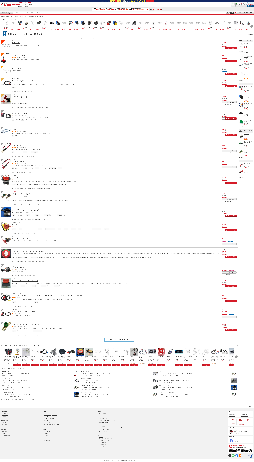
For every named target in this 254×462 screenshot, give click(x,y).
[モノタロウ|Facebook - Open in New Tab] (236, 456)
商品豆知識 (4, 431)
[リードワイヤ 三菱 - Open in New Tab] (35, 352)
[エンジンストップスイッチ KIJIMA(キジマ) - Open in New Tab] (233, 352)
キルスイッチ (16, 129)
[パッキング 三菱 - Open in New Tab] (197, 352)
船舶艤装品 (34, 107)
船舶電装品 (39, 107)
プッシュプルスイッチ (19, 267)
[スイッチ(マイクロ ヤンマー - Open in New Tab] (147, 23)
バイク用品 (14, 91)
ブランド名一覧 (5, 415)
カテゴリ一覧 (5, 413)
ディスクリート (43, 240)
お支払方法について (244, 414)
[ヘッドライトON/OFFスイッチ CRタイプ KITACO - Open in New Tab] (143, 352)
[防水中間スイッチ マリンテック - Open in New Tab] (179, 352)
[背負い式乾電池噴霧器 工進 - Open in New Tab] (166, 23)
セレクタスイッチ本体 (55, 233)
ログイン (15, 4)
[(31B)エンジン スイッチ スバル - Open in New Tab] (179, 23)
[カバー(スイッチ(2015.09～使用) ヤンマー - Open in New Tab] (204, 23)
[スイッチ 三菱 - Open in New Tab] (45, 23)
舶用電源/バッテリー (45, 261)
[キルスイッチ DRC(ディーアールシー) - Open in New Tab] (71, 352)
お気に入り (251, 12)
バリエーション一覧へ (229, 102)
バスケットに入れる (232, 48)
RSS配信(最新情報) (6, 435)
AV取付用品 (26, 156)
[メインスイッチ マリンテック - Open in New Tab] (80, 352)
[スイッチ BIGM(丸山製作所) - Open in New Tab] (210, 23)
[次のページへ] (251, 26)
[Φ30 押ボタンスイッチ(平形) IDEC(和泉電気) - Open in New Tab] (115, 23)
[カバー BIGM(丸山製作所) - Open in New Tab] (153, 23)
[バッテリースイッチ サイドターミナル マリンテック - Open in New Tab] (89, 352)
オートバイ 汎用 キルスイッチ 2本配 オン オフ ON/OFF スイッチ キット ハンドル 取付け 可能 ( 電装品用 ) (47, 295)
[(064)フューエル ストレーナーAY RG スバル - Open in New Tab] (26, 352)
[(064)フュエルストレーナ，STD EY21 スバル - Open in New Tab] (17, 352)
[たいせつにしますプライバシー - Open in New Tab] (250, 455)
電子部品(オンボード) (32, 240)
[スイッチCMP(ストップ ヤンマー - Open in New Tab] (14, 23)
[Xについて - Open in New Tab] (229, 456)
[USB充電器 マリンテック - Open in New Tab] (170, 352)
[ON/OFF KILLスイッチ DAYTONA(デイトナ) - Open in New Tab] (134, 352)
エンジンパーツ (32, 45)
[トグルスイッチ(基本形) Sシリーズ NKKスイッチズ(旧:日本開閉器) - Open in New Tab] (248, 23)
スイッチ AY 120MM (19, 55)
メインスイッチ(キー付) (20, 97)
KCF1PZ (15, 224)
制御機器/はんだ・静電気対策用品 (17, 233)
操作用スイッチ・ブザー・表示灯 (33, 233)
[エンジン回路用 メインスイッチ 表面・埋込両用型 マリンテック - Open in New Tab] (161, 352)
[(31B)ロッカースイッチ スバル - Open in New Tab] (191, 23)
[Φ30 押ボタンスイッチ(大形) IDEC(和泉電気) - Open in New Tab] (58, 23)
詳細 (227, 12)
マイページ (14, 6)
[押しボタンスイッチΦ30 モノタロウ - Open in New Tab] (109, 23)
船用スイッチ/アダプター (46, 107)
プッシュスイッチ (18, 145)
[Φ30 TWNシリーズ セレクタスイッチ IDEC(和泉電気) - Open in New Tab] (71, 23)
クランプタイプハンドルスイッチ (23, 311)
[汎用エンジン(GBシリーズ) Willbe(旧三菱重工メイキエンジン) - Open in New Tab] (8, 352)
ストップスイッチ (18, 68)
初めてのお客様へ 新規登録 (27, 4)
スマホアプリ (5, 433)
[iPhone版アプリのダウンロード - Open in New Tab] (234, 450)
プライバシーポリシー (103, 442)
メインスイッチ (17, 177)
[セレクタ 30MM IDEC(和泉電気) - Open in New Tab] (83, 23)
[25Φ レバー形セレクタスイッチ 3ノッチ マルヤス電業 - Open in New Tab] (52, 23)
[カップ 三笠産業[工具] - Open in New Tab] (98, 352)
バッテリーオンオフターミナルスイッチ (25, 324)
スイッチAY (16, 43)
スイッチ (42, 233)
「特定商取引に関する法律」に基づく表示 (107, 438)
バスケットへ (18, 365)
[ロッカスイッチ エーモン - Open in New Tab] (90, 23)
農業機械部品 (27, 16)
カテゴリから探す (4, 12)
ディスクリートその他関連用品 (52, 240)
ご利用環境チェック (103, 444)
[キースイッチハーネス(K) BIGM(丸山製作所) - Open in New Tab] (64, 23)
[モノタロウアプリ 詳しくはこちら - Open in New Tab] (240, 446)
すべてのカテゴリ (16, 12)
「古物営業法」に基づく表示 (104, 440)
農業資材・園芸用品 (15, 16)
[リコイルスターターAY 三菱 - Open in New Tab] (188, 352)
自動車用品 (14, 156)
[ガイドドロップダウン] (243, 5)
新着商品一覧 (5, 416)
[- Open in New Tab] (233, 422)
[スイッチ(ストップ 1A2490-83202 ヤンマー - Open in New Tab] (160, 23)
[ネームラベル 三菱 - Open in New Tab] (206, 352)
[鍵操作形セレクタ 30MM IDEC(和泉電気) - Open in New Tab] (77, 23)
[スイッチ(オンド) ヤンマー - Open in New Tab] (128, 23)
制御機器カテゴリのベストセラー (245, 84)
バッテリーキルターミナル (21, 194)
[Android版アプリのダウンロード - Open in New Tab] (247, 450)
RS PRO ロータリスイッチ (21, 238)
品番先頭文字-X (38, 45)
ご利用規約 (101, 437)
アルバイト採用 (47, 431)
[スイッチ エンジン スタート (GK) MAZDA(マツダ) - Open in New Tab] (39, 23)
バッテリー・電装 (20, 156)
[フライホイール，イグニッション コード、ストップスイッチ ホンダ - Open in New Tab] (33, 23)
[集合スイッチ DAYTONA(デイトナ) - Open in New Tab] (224, 352)
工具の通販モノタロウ (5, 16)
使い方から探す (5, 426)
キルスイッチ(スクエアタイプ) (22, 81)
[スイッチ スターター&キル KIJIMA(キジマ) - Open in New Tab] (152, 352)
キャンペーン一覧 (5, 422)
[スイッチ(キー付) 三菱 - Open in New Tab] (7, 23)
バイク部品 (19, 91)
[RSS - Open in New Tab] (240, 456)
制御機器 (25, 233)
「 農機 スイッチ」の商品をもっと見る (119, 339)
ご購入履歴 (26, 6)
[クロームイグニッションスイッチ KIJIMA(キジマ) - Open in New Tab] (236, 23)
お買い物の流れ (232, 414)
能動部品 (38, 240)
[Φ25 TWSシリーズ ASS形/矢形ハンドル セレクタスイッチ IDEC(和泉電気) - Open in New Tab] (20, 23)
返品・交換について (244, 416)
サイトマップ (101, 446)
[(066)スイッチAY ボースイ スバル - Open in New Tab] (185, 23)
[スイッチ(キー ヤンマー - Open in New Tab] (229, 23)
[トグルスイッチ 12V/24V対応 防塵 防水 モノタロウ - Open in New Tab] (223, 23)
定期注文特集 (5, 424)
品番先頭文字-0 (38, 59)
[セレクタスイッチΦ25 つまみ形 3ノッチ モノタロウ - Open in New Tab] (134, 23)
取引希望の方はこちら (48, 440)
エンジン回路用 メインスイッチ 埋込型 (25, 281)
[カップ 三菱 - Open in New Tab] (125, 352)
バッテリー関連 (26, 204)
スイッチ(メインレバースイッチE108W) (25, 210)
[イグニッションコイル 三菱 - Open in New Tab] (116, 352)
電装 (22, 91)
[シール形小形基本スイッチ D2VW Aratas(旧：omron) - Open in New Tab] (217, 23)
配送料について (232, 416)
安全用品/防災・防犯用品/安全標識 (17, 107)
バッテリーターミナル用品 (34, 204)
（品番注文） (9, 13)
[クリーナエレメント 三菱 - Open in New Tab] (107, 352)
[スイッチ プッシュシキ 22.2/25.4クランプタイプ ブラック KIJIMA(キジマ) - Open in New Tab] (242, 23)
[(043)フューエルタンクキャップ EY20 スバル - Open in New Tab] (62, 352)
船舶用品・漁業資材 (28, 107)
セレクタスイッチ (47, 233)
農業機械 (21, 16)
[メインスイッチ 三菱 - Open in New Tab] (102, 23)
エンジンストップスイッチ (21, 113)
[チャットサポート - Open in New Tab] (238, 4)
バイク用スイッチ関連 (28, 91)
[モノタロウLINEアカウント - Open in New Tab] (233, 456)
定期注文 (21, 6)
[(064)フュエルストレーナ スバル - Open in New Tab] (53, 352)
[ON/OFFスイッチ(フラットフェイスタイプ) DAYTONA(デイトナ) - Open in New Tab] (215, 352)
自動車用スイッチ (32, 156)
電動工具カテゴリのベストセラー (245, 160)
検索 (232, 12)
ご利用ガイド (233, 412)
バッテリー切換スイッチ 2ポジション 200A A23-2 (28, 251)
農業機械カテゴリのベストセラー (245, 40)
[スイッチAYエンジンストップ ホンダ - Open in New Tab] (121, 23)
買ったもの (246, 12)
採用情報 (44, 429)
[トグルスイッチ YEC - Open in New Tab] (26, 23)
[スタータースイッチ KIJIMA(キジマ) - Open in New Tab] (44, 352)
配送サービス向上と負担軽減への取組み (51, 424)
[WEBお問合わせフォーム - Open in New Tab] (233, 4)
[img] (6, 4)
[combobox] (123, 12)
